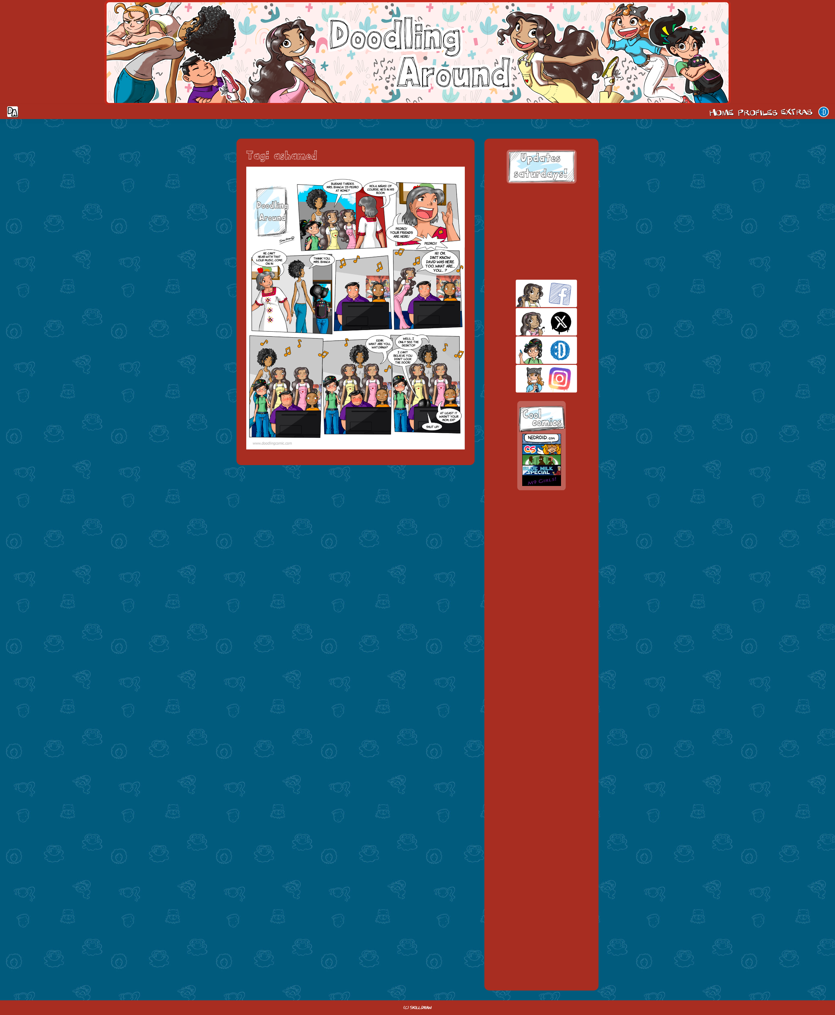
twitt (535, 322)
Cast (757, 112)
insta (535, 378)
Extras (797, 112)
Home (721, 112)
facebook (535, 293)
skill (535, 350)
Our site (823, 112)
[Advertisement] (541, 231)
